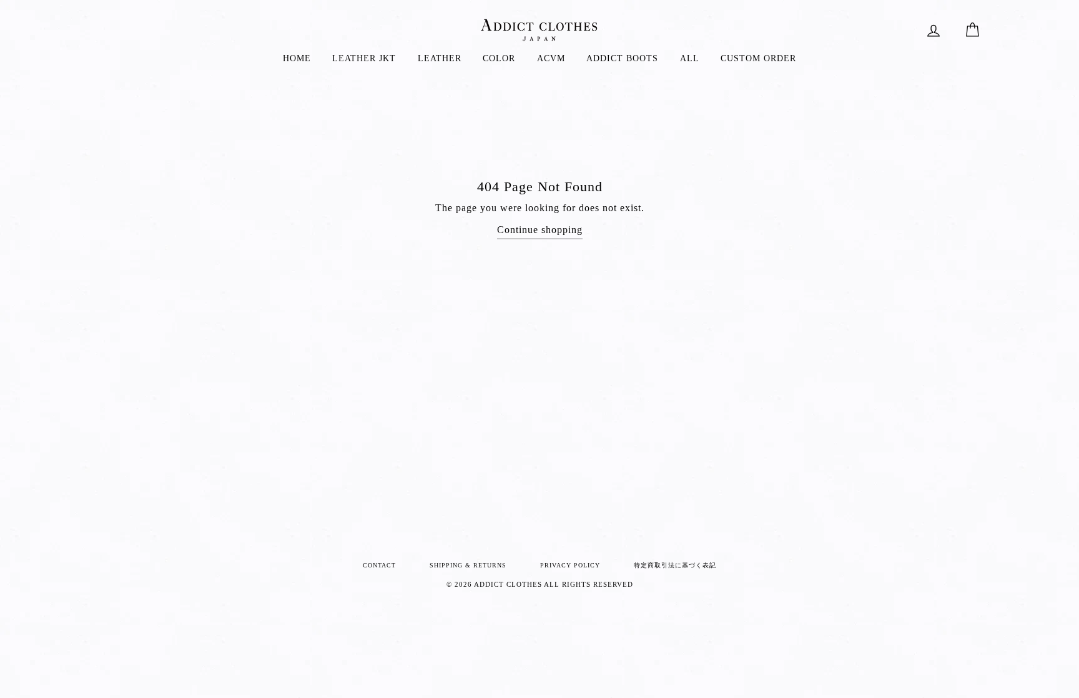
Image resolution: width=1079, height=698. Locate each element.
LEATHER (439, 58)
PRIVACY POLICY (570, 565)
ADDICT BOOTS (622, 58)
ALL (689, 58)
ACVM (551, 58)
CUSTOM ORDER (758, 58)
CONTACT (379, 565)
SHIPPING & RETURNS (468, 565)
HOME (297, 58)
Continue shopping (540, 229)
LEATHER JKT (364, 58)
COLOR (499, 58)
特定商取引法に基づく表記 (675, 565)
